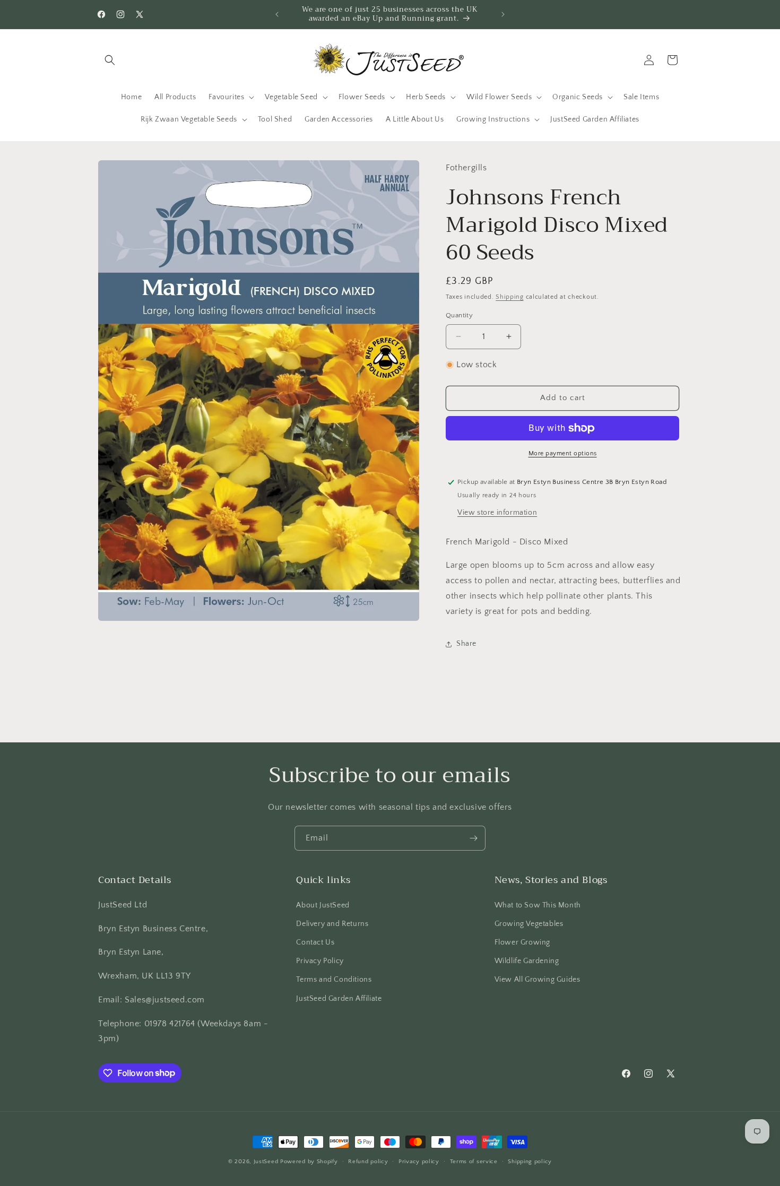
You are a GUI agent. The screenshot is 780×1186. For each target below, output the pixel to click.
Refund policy (368, 1161)
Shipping (510, 296)
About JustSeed (322, 905)
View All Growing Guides (537, 979)
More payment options (562, 453)
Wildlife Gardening (527, 961)
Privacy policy (418, 1161)
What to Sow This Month (538, 905)
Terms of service (474, 1161)
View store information (497, 512)
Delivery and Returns (332, 923)
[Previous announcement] (277, 14)
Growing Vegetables (529, 923)
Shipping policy (530, 1161)
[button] (110, 60)
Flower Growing (522, 942)
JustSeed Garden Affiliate (339, 998)
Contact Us (315, 942)
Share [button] (466, 643)
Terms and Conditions (333, 979)
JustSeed (266, 1161)
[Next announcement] (503, 14)
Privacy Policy (319, 961)
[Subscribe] (473, 838)
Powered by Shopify (309, 1161)
